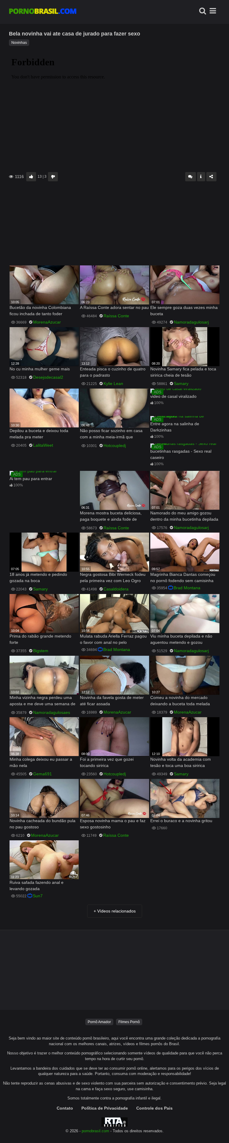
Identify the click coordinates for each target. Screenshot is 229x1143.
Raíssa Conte (116, 315)
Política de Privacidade (104, 1108)
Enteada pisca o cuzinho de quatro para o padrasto (113, 372)
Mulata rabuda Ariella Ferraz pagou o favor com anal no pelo (113, 639)
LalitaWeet (43, 445)
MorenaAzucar (47, 322)
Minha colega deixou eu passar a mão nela (41, 762)
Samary (181, 383)
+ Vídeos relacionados (115, 911)
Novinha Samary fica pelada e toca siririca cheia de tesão (183, 372)
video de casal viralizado (173, 396)
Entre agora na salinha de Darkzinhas (174, 426)
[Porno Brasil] (42, 12)
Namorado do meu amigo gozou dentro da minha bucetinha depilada (184, 516)
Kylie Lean (113, 383)
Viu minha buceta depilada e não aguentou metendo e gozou (181, 639)
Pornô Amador (99, 1022)
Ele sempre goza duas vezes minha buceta (184, 310)
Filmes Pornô (129, 1022)
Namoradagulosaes (51, 712)
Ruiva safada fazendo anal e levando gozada (37, 885)
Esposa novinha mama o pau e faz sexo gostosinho (113, 823)
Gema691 (42, 773)
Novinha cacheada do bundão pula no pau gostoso (42, 823)
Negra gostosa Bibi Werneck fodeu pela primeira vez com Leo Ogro (113, 577)
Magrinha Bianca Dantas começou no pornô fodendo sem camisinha (182, 577)
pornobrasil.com (95, 1131)
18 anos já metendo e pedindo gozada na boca (38, 577)
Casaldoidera (116, 589)
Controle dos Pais (154, 1108)
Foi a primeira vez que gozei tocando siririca (107, 762)
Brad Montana (187, 587)
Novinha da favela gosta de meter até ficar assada (112, 700)
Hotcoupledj (114, 445)
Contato (65, 1108)
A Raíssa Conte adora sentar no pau (114, 307)
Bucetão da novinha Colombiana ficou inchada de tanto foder (40, 310)
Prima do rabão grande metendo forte (40, 639)
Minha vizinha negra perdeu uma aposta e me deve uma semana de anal (42, 701)
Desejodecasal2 (48, 377)
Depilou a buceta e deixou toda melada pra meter (39, 433)
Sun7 (38, 895)
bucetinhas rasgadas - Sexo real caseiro (180, 454)
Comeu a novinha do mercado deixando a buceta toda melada (180, 700)
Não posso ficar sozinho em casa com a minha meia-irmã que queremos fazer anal (111, 434)
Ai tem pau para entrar (31, 478)
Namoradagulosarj (191, 322)
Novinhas (19, 43)
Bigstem (40, 650)
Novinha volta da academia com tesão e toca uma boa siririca (180, 762)
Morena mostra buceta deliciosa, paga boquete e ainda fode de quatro (111, 517)
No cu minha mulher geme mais (40, 368)
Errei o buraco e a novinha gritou (181, 820)
